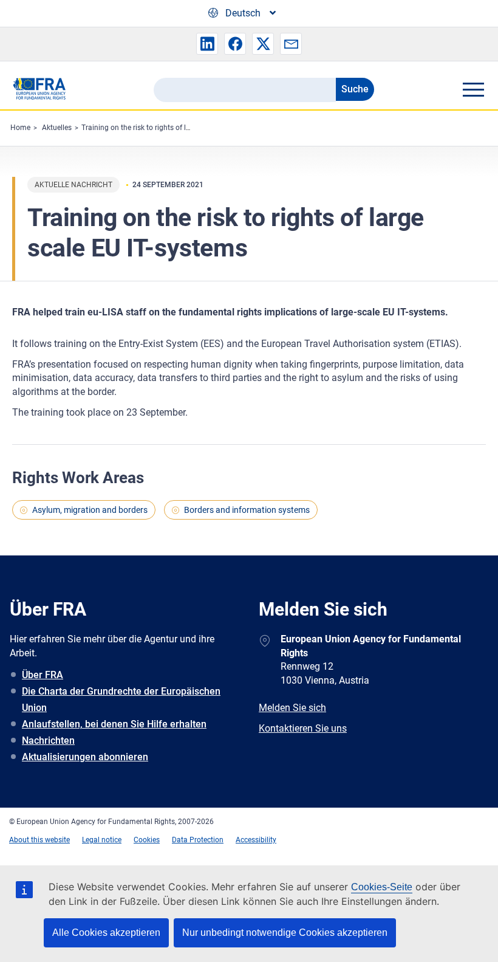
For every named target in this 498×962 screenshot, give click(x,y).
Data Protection (197, 840)
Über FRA (42, 675)
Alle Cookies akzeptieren (106, 932)
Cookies (147, 840)
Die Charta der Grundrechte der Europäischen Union (121, 699)
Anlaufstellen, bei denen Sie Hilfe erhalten (114, 724)
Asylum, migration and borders (90, 510)
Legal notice (101, 840)
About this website (39, 840)
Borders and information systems (247, 510)
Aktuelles (57, 127)
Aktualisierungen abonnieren (85, 757)
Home (20, 127)
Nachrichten (48, 740)
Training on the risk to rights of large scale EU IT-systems (174, 127)
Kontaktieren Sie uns (303, 728)
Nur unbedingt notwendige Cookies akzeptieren (284, 932)
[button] (207, 44)
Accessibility (256, 840)
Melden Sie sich (292, 707)
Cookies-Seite (381, 887)
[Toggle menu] (473, 89)
